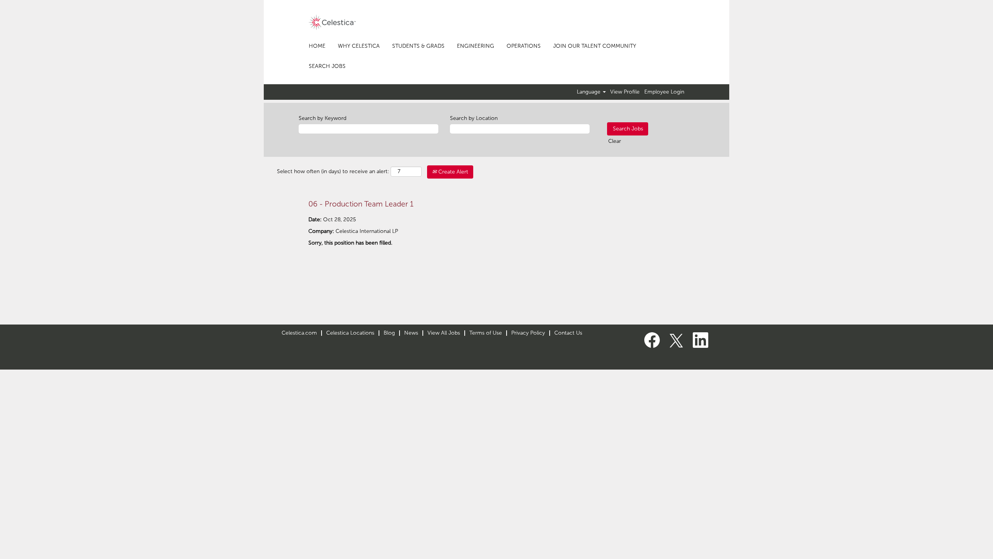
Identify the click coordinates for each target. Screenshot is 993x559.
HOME (317, 46)
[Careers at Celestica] (332, 22)
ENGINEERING (475, 46)
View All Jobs (443, 333)
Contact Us (568, 333)
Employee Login (664, 92)
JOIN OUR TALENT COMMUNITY (594, 46)
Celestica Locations (350, 333)
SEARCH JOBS (327, 66)
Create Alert (452, 171)
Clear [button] (614, 141)
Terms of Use (485, 333)
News (411, 333)
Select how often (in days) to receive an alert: (333, 171)
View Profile (625, 92)
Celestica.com (299, 333)
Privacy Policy (528, 333)
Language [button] (589, 92)
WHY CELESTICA (359, 46)
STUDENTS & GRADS (418, 46)
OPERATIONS (524, 46)
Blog (389, 333)
